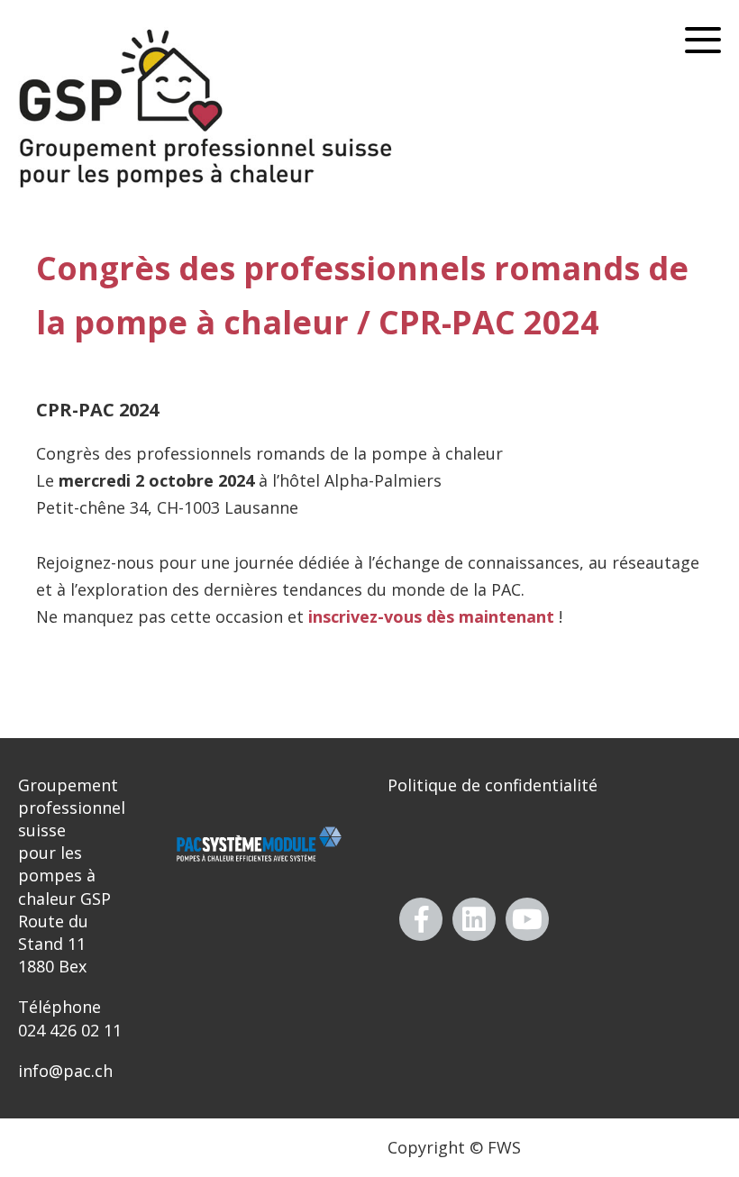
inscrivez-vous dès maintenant (431, 616)
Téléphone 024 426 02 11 (70, 1018)
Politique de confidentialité (493, 785)
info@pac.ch (65, 1070)
